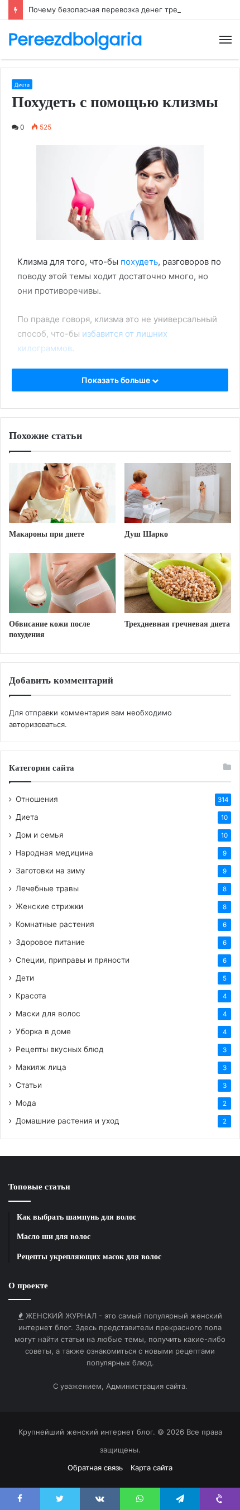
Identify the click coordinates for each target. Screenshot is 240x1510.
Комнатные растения (55, 924)
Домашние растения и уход (67, 1120)
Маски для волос (48, 1013)
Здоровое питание (50, 942)
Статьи (29, 1085)
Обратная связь (95, 1467)
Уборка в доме (43, 1031)
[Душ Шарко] (177, 493)
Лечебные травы (47, 888)
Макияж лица (41, 1067)
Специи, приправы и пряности (72, 959)
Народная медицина (54, 852)
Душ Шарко (146, 533)
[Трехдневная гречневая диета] (177, 583)
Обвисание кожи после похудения (49, 629)
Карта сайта (151, 1467)
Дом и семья (40, 834)
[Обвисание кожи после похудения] (62, 583)
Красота (31, 995)
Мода (26, 1102)
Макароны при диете (46, 533)
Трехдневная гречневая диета (177, 623)
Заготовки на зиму (50, 870)
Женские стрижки (49, 906)
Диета (22, 85)
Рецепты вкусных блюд (60, 1049)
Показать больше (116, 380)
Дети (25, 977)
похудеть (139, 261)
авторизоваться (37, 724)
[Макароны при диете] (62, 493)
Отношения (37, 799)
